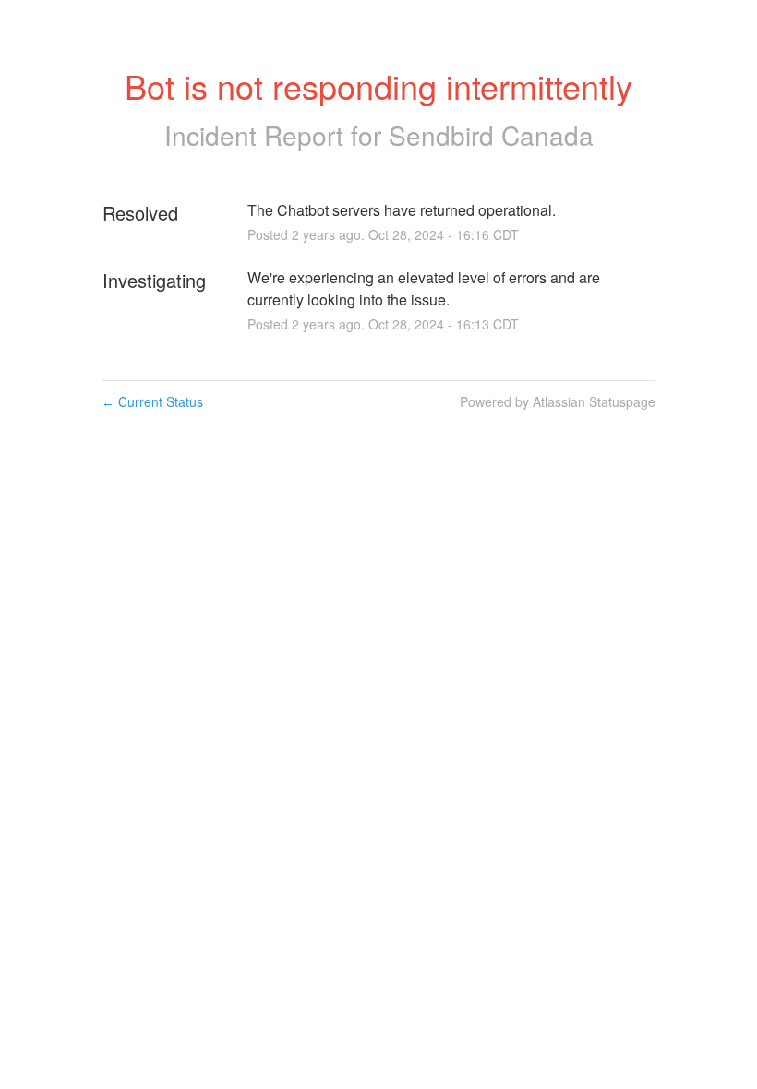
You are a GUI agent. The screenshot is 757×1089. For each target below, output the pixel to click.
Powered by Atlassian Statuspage (557, 401)
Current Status (152, 401)
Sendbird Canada (491, 134)
